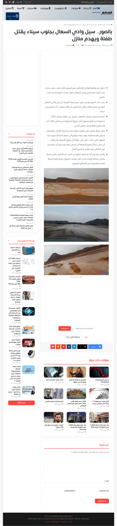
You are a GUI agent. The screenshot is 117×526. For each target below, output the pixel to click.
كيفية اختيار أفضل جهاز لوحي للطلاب (14, 342)
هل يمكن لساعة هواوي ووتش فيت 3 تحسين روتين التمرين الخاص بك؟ (14, 355)
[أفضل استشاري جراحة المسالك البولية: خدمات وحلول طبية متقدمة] (28, 295)
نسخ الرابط (64, 328)
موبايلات (44, 8)
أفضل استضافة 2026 (87, 2)
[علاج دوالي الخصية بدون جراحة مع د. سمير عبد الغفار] (28, 390)
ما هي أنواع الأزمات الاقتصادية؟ (102, 381)
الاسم (106, 481)
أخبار (95, 8)
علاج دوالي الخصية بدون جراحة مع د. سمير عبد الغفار (14, 391)
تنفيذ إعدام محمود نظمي (54, 401)
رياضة (86, 8)
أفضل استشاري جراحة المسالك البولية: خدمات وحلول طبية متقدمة (15, 297)
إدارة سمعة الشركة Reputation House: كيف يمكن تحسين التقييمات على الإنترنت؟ (15, 373)
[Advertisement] (76, 66)
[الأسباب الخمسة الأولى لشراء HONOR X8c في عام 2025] (28, 280)
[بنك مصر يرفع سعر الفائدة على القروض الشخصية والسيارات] (76, 417)
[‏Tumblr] (69, 346)
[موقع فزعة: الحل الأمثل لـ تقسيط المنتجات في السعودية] (28, 329)
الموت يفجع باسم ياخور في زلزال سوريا (53, 426)
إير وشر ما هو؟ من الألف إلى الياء (15, 250)
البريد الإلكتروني (103, 490)
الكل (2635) (21, 403)
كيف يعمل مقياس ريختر (54, 380)
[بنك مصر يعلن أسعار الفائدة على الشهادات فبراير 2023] (99, 417)
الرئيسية (108, 24)
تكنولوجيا (60, 8)
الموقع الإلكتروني (69, 490)
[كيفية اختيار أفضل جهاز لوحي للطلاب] (28, 343)
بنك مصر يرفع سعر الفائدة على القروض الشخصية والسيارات (77, 427)
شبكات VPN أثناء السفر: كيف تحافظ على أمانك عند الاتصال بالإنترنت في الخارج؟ (14, 264)
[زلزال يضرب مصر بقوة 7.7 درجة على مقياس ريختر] (99, 393)
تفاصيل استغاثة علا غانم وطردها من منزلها (77, 381)
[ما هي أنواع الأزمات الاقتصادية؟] (99, 372)
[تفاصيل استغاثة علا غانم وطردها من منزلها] (76, 372)
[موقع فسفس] (106, 13)
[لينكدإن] (74, 346)
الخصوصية (64, 522)
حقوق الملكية (55, 522)
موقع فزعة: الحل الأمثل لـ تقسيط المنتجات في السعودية (14, 330)
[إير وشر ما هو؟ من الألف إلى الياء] (28, 250)
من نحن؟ (47, 522)
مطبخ (8, 8)
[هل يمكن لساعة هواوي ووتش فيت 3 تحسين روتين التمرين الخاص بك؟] (28, 354)
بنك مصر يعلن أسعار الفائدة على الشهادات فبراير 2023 (99, 426)
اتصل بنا (70, 522)
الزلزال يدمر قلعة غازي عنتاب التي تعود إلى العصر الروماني (76, 403)
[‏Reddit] (58, 346)
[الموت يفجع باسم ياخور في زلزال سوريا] (53, 417)
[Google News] (73, 337)
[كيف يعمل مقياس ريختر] (53, 372)
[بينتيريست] (63, 346)
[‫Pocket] (53, 346)
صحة (19, 8)
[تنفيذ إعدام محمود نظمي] (53, 393)
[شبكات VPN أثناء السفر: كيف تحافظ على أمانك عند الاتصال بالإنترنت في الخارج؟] (28, 261)
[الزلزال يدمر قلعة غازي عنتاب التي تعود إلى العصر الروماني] (76, 393)
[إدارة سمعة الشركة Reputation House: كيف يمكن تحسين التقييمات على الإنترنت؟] (28, 369)
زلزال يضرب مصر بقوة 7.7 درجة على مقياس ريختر (100, 402)
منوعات (75, 8)
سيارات (30, 8)
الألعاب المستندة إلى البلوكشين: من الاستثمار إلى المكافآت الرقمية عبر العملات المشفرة (14, 314)
